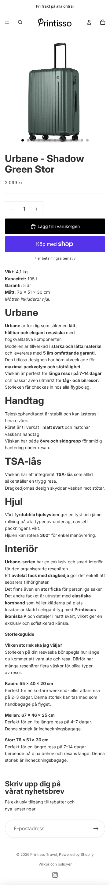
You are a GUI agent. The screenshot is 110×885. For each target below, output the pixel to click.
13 (87, 140)
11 (76, 140)
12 (81, 140)
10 (71, 140)
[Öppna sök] (20, 22)
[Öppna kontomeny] (89, 22)
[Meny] (7, 22)
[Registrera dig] (96, 828)
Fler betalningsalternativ (55, 258)
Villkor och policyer (55, 864)
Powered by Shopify (76, 854)
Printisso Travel (43, 854)
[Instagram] (55, 875)
